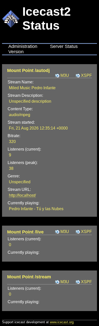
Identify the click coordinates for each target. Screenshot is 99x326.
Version (16, 51)
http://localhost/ (22, 195)
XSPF (86, 75)
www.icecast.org (62, 322)
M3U (64, 75)
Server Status (64, 46)
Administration (22, 46)
